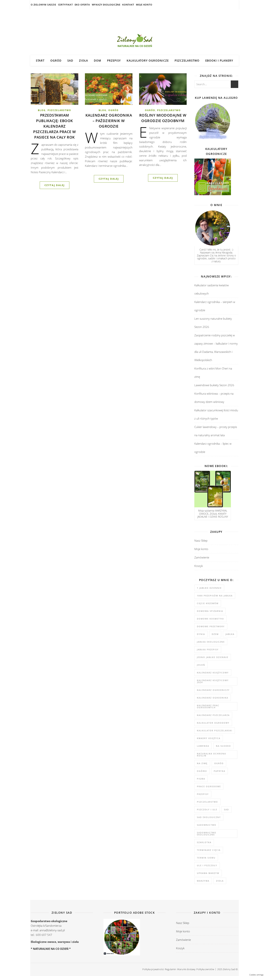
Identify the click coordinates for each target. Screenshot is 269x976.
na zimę (202, 763)
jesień (201, 664)
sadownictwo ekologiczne (206, 833)
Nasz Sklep (201, 540)
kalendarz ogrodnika (212, 697)
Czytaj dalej (54, 185)
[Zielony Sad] (134, 32)
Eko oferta (82, 4)
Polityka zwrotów (205, 969)
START (40, 60)
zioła (220, 880)
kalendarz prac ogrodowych (208, 706)
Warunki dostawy (186, 969)
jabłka (229, 634)
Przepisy (114, 60)
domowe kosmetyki (210, 618)
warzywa (203, 880)
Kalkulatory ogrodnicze (148, 60)
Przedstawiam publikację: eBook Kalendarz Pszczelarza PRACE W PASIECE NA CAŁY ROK (54, 126)
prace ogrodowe (209, 786)
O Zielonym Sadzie (43, 4)
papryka (219, 771)
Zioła (83, 60)
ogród (219, 763)
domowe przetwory (211, 626)
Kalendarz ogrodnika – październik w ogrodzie (108, 121)
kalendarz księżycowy (213, 672)
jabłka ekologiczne (211, 641)
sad (226, 809)
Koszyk (198, 566)
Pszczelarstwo (187, 60)
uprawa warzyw (208, 873)
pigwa (201, 778)
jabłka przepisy (208, 649)
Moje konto (144, 4)
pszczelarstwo (207, 801)
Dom (97, 60)
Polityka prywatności (153, 969)
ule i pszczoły (207, 865)
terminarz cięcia (209, 850)
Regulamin (170, 969)
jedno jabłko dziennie (212, 657)
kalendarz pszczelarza (213, 715)
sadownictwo (206, 825)
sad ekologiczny (209, 817)
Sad (70, 60)
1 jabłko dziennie (209, 588)
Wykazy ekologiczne (106, 4)
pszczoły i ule (207, 809)
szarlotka (204, 842)
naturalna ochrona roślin (211, 754)
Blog (42, 110)
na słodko (223, 746)
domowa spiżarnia (210, 611)
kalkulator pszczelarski (214, 730)
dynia (201, 634)
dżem (215, 634)
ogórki (202, 771)
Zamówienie (201, 557)
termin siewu (206, 857)
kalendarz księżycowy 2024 (213, 681)
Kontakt (128, 4)
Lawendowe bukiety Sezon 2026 (214, 385)
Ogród (55, 60)
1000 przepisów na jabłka (215, 595)
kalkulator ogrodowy (213, 722)
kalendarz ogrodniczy (213, 690)
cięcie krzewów (207, 603)
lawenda (203, 746)
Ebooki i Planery (219, 60)
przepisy (203, 794)
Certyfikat (65, 4)
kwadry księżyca (208, 738)
